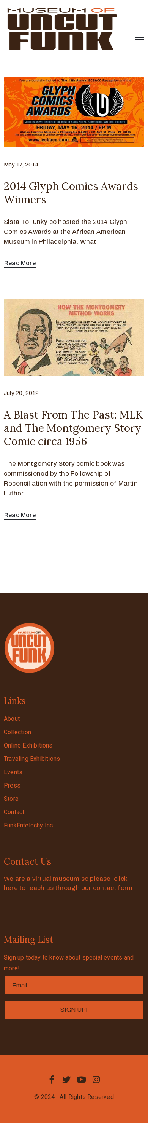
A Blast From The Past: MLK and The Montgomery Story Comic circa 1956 (73, 428)
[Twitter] (66, 1079)
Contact (14, 812)
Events (13, 772)
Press (12, 785)
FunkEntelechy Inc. (29, 825)
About (12, 718)
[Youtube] (81, 1079)
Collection (17, 732)
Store (11, 798)
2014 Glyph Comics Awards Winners (71, 192)
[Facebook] (51, 1079)
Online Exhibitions (28, 745)
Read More (20, 263)
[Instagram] (96, 1079)
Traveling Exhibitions (32, 758)
